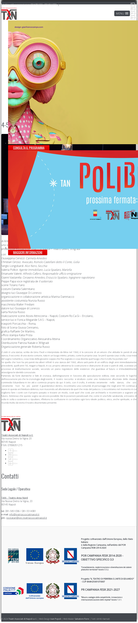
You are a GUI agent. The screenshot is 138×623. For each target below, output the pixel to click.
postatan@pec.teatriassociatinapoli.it (26, 517)
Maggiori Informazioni (27, 252)
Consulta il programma (28, 147)
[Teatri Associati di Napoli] (9, 14)
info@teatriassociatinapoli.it (24, 514)
